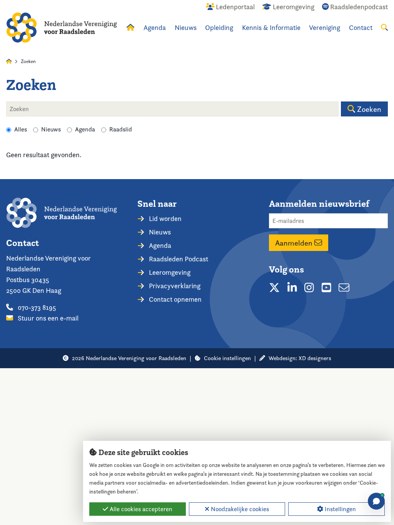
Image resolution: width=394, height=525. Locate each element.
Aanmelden (294, 243)
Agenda (155, 27)
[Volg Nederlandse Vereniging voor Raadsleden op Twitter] (274, 287)
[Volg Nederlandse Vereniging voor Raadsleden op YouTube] (326, 287)
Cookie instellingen (227, 358)
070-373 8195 (36, 307)
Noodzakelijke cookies (239, 509)
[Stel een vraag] (376, 501)
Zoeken (368, 109)
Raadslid (120, 129)
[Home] (61, 27)
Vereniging (324, 27)
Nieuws (186, 27)
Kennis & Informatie (271, 27)
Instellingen (339, 509)
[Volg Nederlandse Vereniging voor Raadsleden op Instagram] (309, 287)
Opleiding (219, 27)
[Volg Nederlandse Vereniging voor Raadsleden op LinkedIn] (292, 287)
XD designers (315, 358)
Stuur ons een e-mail (47, 318)
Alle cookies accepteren (140, 509)
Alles (20, 129)
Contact (360, 27)
